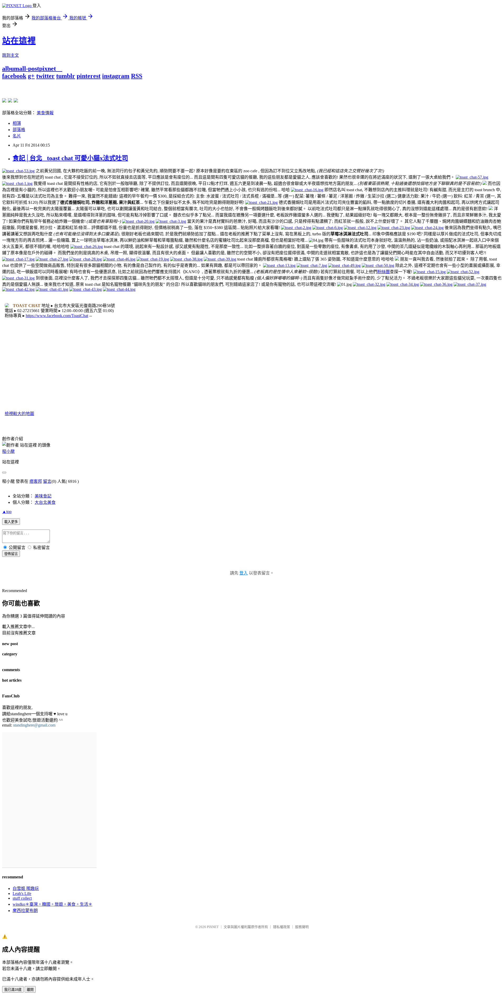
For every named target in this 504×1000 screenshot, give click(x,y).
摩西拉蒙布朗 (25, 910)
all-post (29, 68)
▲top (7, 511)
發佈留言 (11, 554)
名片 (17, 136)
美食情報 (45, 113)
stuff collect (22, 898)
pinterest (89, 75)
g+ (31, 75)
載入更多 (11, 522)
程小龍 (8, 451)
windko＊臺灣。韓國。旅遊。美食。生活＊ (52, 904)
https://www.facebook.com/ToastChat (57, 315)
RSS (136, 75)
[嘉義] (10, 100)
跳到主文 (10, 55)
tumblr (65, 75)
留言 (47, 481)
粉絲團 (383, 272)
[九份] (16, 100)
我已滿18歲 (13, 990)
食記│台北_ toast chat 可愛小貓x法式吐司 (70, 158)
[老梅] (4, 100)
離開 (30, 990)
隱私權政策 (281, 927)
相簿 (17, 123)
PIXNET (213, 927)
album (10, 68)
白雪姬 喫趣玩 (26, 888)
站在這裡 (19, 40)
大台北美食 (45, 502)
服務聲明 (302, 927)
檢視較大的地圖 (19, 413)
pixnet (47, 68)
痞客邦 (35, 481)
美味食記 (43, 496)
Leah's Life (22, 893)
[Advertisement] (63, 87)
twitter (45, 75)
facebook (14, 75)
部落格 (19, 129)
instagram (115, 75)
